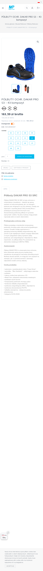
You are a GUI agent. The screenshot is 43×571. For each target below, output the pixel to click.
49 (18, 148)
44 (11, 143)
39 (32, 133)
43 (32, 138)
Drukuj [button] (5, 167)
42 (25, 138)
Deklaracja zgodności (10, 179)
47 (32, 143)
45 (18, 143)
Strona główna (9, 24)
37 (18, 133)
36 (11, 133)
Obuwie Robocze (20, 24)
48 (11, 148)
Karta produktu (8, 176)
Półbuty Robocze (32, 24)
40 (11, 138)
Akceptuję (10, 566)
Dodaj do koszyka (24, 156)
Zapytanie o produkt (21, 167)
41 (18, 138)
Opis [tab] (5, 189)
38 (25, 133)
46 (25, 143)
